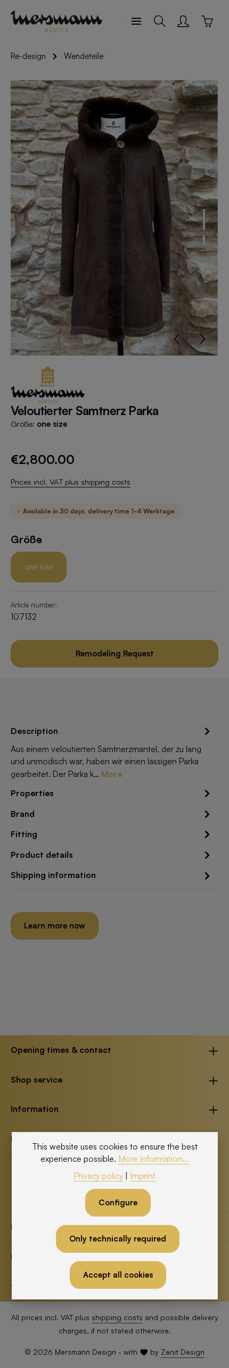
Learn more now (54, 926)
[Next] (202, 339)
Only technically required (117, 1239)
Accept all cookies (118, 1275)
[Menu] (136, 21)
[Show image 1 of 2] (204, 219)
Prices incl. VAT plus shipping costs (70, 482)
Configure (118, 1202)
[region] (114, 218)
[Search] (159, 21)
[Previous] (177, 339)
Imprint (143, 1175)
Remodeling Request (115, 653)
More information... (153, 1158)
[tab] (112, 752)
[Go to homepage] (56, 21)
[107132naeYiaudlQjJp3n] (114, 218)
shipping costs (117, 1317)
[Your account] (183, 21)
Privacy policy (98, 1175)
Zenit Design (183, 1351)
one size (38, 567)
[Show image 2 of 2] (204, 239)
